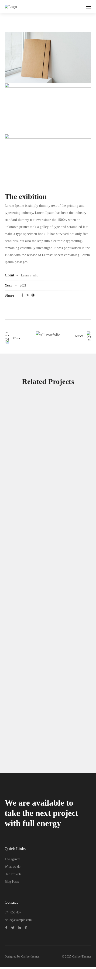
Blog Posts (12, 881)
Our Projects (13, 874)
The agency (12, 859)
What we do (13, 866)
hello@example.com (18, 920)
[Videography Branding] (48, 714)
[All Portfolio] (48, 335)
